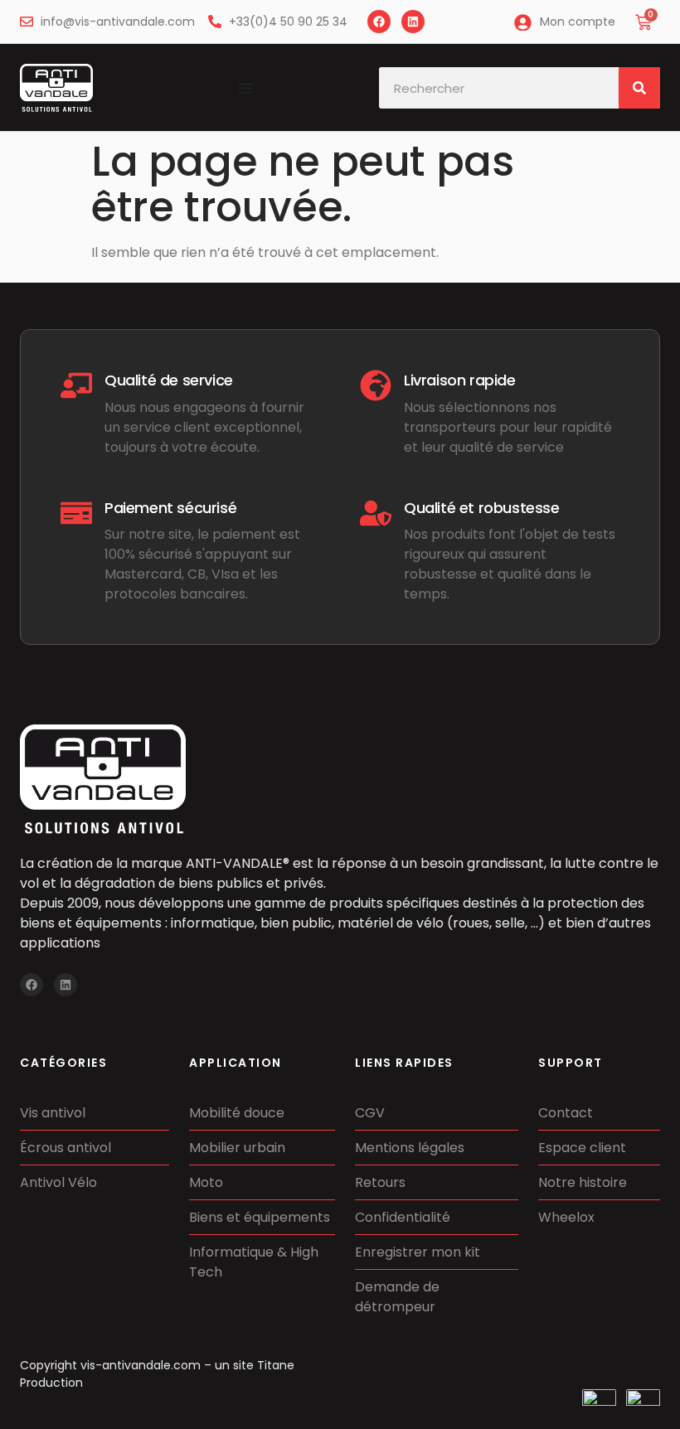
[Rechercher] (639, 88)
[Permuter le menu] (245, 88)
